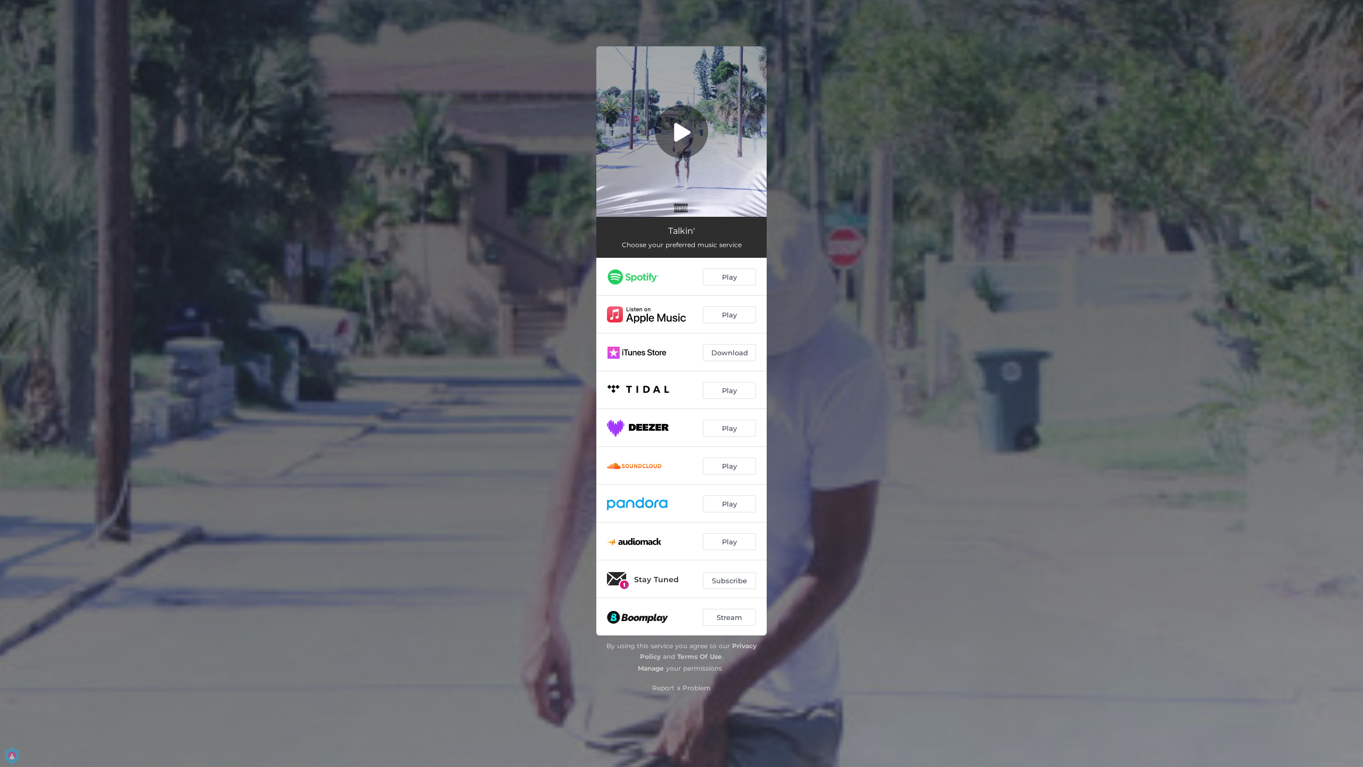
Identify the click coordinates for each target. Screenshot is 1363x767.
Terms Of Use (699, 656)
